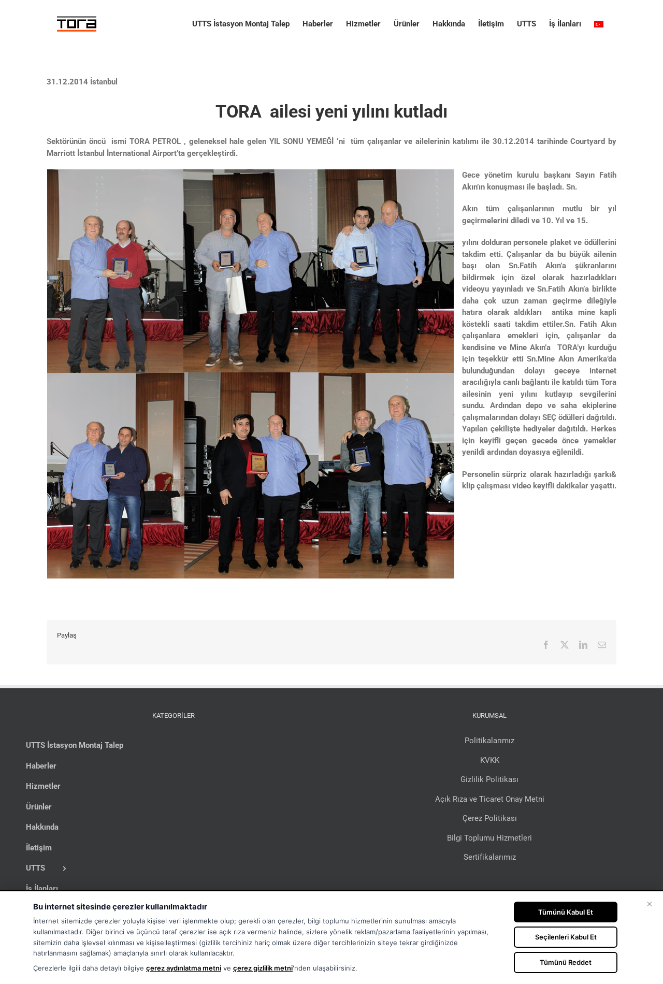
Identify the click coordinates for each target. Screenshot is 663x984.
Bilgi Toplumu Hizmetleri (489, 838)
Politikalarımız (489, 740)
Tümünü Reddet (566, 962)
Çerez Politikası (490, 818)
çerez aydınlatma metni (183, 968)
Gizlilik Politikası (489, 779)
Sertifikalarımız (490, 857)
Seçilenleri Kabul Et (566, 937)
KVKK (489, 760)
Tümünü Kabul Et (565, 912)
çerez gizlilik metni (263, 968)
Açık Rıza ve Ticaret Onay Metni (489, 799)
